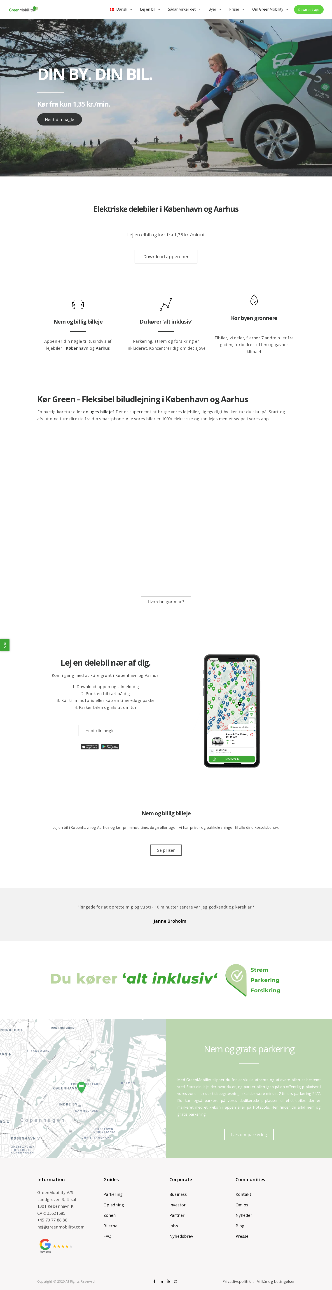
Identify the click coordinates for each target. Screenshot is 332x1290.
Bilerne (110, 1225)
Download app (309, 9)
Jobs (173, 1225)
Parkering (113, 1194)
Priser (234, 9)
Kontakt (243, 1194)
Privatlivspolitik (236, 1281)
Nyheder (244, 1215)
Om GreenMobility (267, 9)
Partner (177, 1215)
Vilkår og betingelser (276, 1281)
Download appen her (166, 256)
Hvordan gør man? (166, 601)
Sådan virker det (182, 9)
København (77, 348)
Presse (242, 1236)
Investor (177, 1205)
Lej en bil (147, 9)
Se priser (166, 850)
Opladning (113, 1205)
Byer (212, 9)
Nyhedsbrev (181, 1236)
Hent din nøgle (59, 119)
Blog (240, 1225)
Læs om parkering (249, 1134)
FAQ (107, 1236)
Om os (242, 1205)
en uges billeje (98, 411)
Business (178, 1194)
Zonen (109, 1215)
